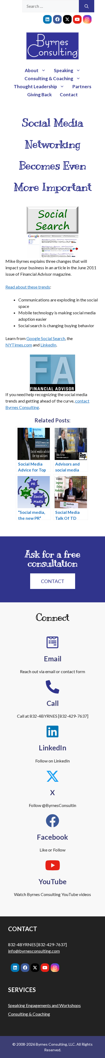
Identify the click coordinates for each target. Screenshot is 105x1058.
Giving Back (39, 94)
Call (53, 703)
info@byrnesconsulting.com (34, 950)
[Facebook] (57, 19)
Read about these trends (27, 286)
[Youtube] (77, 19)
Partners (81, 86)
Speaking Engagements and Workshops (44, 1005)
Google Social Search (45, 338)
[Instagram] (87, 19)
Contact (69, 94)
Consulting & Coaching (48, 78)
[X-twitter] (67, 19)
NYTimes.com (18, 344)
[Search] (86, 6)
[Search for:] (50, 6)
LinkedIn (48, 344)
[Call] (52, 687)
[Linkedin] (47, 19)
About (31, 70)
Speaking (63, 70)
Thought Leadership (35, 86)
